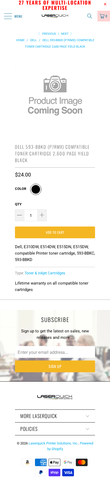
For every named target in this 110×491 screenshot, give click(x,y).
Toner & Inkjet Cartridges (45, 273)
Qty (18, 204)
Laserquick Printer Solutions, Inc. (53, 443)
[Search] (91, 16)
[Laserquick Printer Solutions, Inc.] (55, 16)
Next (65, 34)
